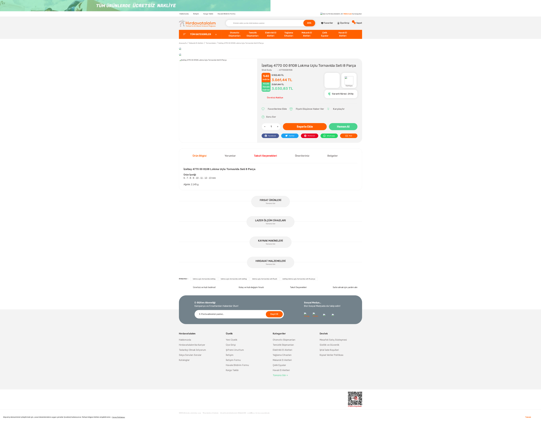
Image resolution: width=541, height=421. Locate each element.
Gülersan (347, 14)
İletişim (196, 14)
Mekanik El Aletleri (282, 360)
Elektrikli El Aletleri (282, 350)
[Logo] (197, 23)
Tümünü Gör (270, 203)
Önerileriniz (302, 155)
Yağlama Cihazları (282, 355)
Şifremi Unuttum (235, 350)
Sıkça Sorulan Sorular (190, 355)
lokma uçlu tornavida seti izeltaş (234, 279)
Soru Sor (271, 116)
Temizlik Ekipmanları (283, 345)
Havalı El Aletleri (281, 370)
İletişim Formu (233, 360)
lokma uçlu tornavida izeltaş (204, 279)
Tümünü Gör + (280, 375)
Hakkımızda (184, 14)
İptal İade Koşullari (329, 350)
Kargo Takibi (208, 14)
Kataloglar (184, 360)
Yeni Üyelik (231, 339)
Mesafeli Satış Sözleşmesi (333, 339)
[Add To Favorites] (274, 109)
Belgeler (332, 155)
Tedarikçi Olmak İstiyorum (192, 350)
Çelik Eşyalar (279, 365)
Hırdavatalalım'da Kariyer (192, 345)
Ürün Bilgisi (200, 155)
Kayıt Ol (274, 314)
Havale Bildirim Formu (226, 14)
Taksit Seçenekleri (265, 155)
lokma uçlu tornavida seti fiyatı (264, 279)
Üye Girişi (231, 345)
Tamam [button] (528, 417)
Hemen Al (343, 126)
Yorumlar (230, 155)
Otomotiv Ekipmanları (284, 339)
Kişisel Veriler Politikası (331, 355)
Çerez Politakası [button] (118, 417)
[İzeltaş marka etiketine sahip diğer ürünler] (332, 80)
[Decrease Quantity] (265, 126)
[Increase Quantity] (278, 126)
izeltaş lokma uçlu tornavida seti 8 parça (298, 279)
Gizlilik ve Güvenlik (329, 345)
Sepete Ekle (305, 126)
